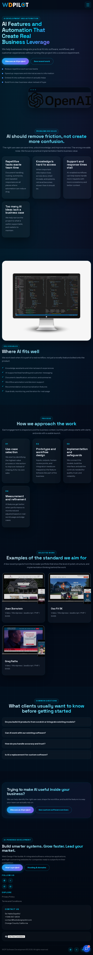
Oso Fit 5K (57, 608)
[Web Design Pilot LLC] (28, 5)
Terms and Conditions (12, 901)
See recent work (42, 61)
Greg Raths (11, 661)
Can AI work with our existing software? (25, 733)
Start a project (12, 867)
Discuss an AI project (15, 61)
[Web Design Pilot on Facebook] (4, 880)
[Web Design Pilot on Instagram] (4, 886)
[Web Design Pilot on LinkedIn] (10, 886)
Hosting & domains (37, 867)
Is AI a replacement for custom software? (26, 754)
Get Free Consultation (16, 936)
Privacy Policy (8, 896)
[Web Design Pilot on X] (10, 880)
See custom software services (53, 810)
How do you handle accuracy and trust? (25, 743)
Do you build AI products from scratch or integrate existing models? (40, 722)
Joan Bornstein (14, 608)
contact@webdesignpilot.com (18, 920)
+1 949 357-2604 (12, 917)
